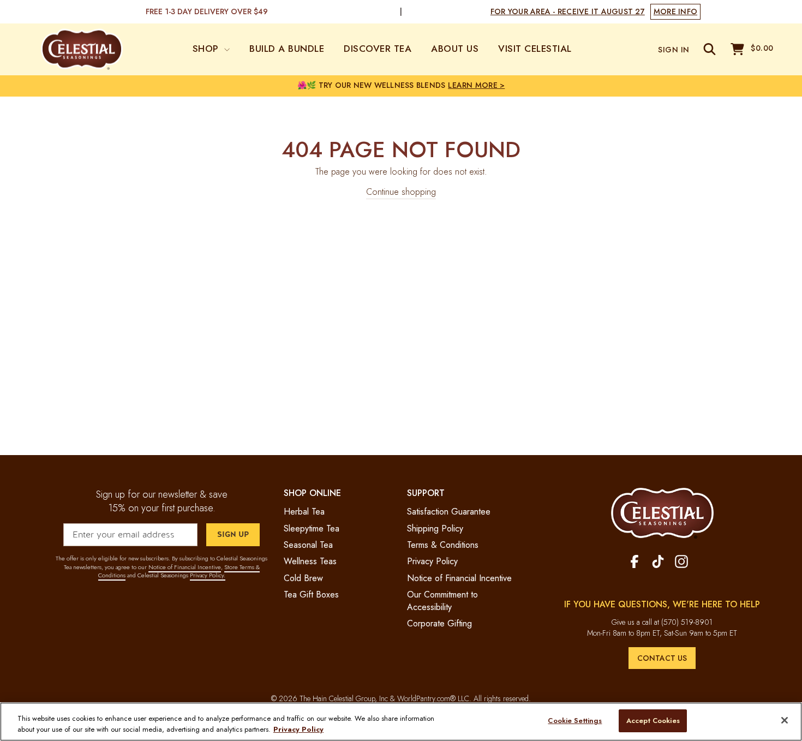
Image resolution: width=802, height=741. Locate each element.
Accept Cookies (653, 720)
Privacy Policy (432, 561)
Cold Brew (303, 578)
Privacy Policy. (207, 575)
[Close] (785, 720)
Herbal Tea (304, 511)
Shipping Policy (435, 528)
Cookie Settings (575, 720)
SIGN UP (233, 534)
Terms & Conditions (442, 545)
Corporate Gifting (439, 623)
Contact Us (662, 658)
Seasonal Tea (308, 545)
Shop (207, 48)
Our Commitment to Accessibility (442, 600)
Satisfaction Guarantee (448, 511)
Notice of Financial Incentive (184, 567)
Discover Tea (377, 48)
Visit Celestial (535, 48)
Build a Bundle (286, 48)
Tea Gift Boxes (311, 594)
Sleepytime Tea (311, 528)
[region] (401, 721)
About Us (454, 48)
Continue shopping (401, 192)
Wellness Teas (310, 561)
